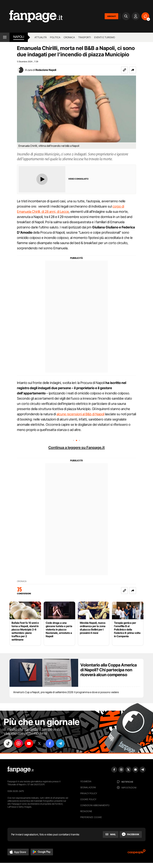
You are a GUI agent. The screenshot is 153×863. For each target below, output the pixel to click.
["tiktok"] (8, 743)
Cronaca (69, 37)
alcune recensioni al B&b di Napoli (80, 414)
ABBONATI (111, 16)
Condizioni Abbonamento (95, 805)
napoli (18, 37)
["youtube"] (29, 743)
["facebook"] (50, 743)
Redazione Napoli (45, 69)
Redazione (86, 811)
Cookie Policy (88, 799)
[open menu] (5, 37)
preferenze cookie (91, 817)
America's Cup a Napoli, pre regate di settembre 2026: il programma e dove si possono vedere (66, 692)
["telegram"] (60, 743)
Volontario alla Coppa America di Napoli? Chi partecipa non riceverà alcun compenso (108, 670)
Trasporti (84, 37)
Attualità (41, 37)
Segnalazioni (88, 787)
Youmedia (85, 781)
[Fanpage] (20, 770)
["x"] (39, 743)
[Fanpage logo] (31, 16)
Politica (55, 37)
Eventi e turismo (104, 37)
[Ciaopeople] (137, 852)
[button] (132, 70)
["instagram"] (18, 743)
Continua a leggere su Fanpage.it (76, 447)
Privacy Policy (88, 793)
